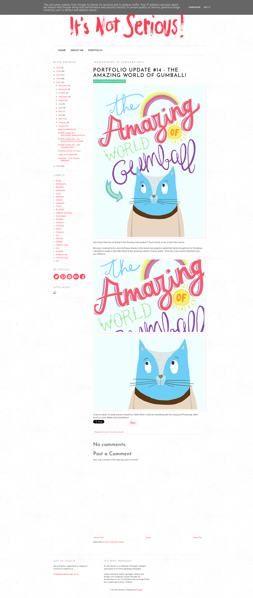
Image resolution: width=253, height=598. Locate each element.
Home (62, 50)
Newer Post (99, 537)
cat (95, 81)
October (62, 93)
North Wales (61, 216)
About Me (77, 50)
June (61, 108)
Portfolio (95, 50)
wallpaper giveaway (64, 213)
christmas (60, 226)
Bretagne (59, 219)
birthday (59, 242)
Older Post (197, 537)
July (60, 104)
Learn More (194, 7)
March (61, 119)
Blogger (139, 590)
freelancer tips (62, 255)
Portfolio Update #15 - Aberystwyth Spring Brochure (71, 134)
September (63, 97)
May (61, 111)
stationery (60, 222)
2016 (58, 79)
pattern (59, 229)
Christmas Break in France (69, 151)
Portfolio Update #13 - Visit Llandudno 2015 (69, 146)
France (59, 206)
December (63, 85)
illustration (105, 81)
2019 (58, 68)
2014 (58, 166)
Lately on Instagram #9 (67, 154)
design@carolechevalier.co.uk (65, 574)
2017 (58, 75)
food (57, 248)
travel (58, 193)
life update (60, 209)
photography (61, 184)
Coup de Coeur (62, 258)
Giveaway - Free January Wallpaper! (69, 159)
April (61, 115)
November (63, 89)
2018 (58, 71)
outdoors (59, 200)
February (63, 122)
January (62, 126)
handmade (60, 203)
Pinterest (59, 238)
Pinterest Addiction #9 (67, 129)
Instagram (60, 232)
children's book (62, 245)
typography (119, 81)
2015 (58, 82)
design (58, 181)
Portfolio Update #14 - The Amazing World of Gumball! (70, 140)
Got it (207, 7)
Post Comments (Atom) (114, 542)
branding (59, 251)
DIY (57, 261)
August (62, 100)
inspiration (60, 197)
